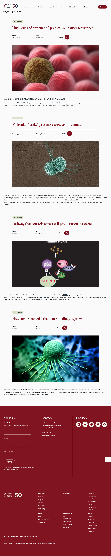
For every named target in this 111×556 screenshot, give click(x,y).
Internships (91, 504)
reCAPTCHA (22, 467)
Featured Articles (43, 519)
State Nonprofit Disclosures (46, 543)
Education (52, 7)
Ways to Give (67, 521)
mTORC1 (65, 295)
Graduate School (93, 501)
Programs (41, 500)
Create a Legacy (68, 524)
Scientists (40, 7)
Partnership (41, 509)
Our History (91, 522)
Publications (91, 531)
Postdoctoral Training (92, 497)
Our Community (93, 525)
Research (28, 7)
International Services (92, 508)
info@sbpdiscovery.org (49, 435)
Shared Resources (43, 506)
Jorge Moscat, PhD (84, 198)
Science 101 (41, 522)
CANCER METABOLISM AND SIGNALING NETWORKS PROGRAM (34, 99)
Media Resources (93, 528)
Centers (40, 497)
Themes (40, 503)
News (62, 7)
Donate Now (66, 527)
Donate (102, 7)
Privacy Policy (8, 543)
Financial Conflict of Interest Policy (25, 543)
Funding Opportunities (67, 517)
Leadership (91, 519)
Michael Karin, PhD (71, 200)
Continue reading (69, 105)
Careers (90, 516)
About (85, 7)
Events (40, 516)
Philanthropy (73, 7)
